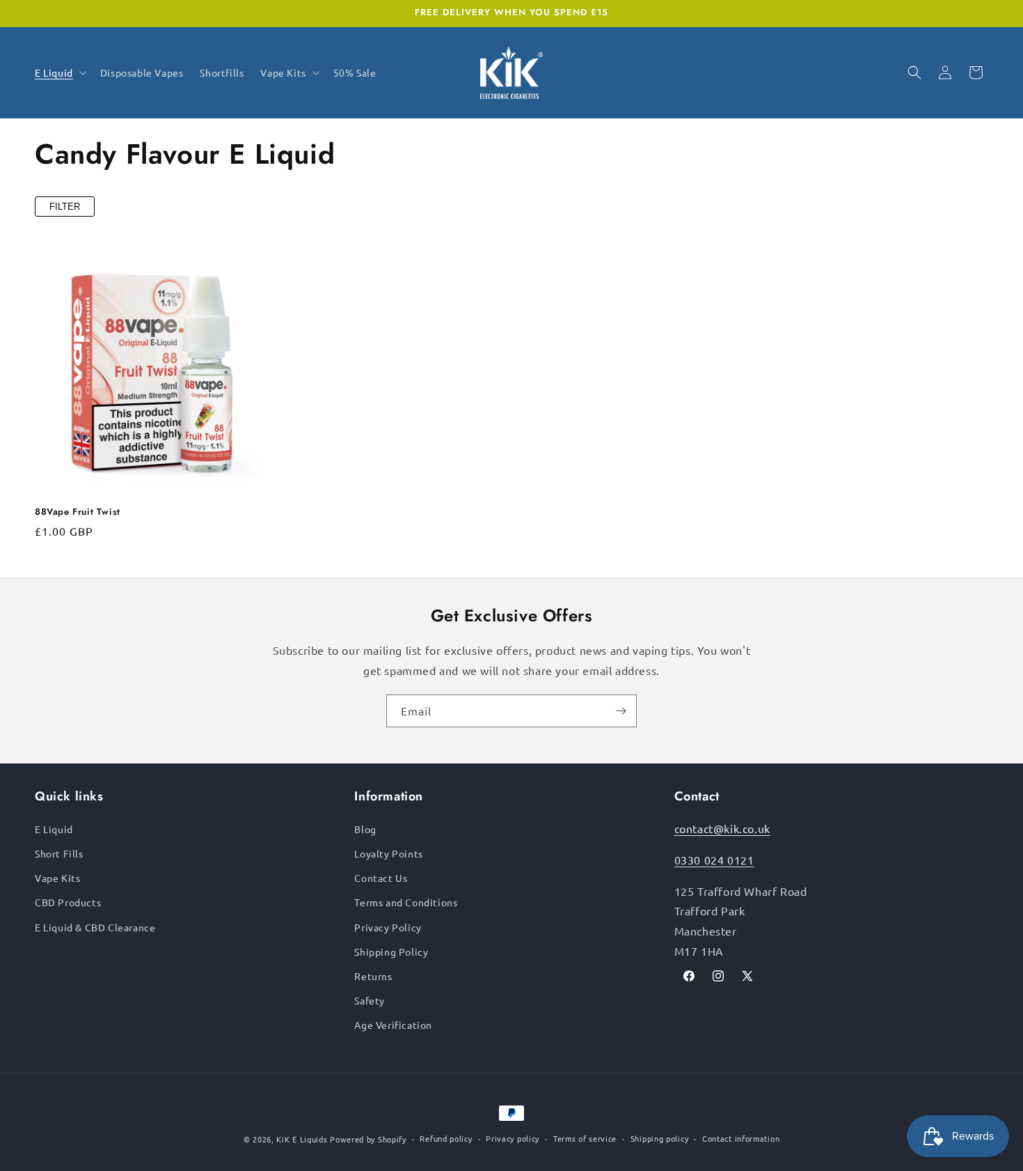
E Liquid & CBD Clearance (95, 927)
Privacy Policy (387, 927)
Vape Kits (57, 877)
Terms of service (585, 1138)
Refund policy (446, 1138)
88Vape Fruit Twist (77, 512)
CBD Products (68, 902)
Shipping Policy (391, 951)
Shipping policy (660, 1138)
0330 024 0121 (714, 860)
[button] (59, 72)
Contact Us (380, 877)
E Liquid (54, 829)
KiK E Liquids (301, 1139)
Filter (64, 206)
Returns (373, 976)
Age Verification (393, 1024)
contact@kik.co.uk (722, 828)
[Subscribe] (620, 711)
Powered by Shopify (368, 1139)
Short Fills (59, 853)
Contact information (740, 1138)
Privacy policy (512, 1138)
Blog (365, 829)
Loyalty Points (388, 853)
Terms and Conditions (405, 902)
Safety (369, 1000)
